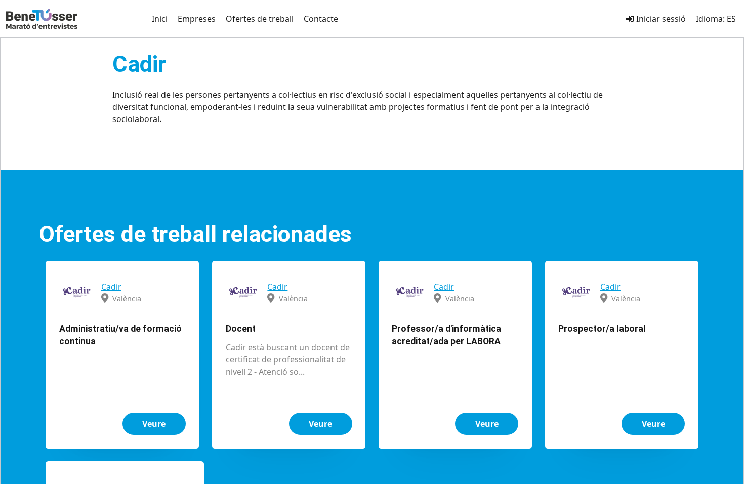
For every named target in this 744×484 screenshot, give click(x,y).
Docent (241, 329)
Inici (160, 18)
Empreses (197, 18)
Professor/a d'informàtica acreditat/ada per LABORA (446, 335)
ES (731, 18)
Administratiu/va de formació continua (120, 335)
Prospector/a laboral (602, 329)
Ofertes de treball (260, 18)
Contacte (321, 18)
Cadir (111, 286)
